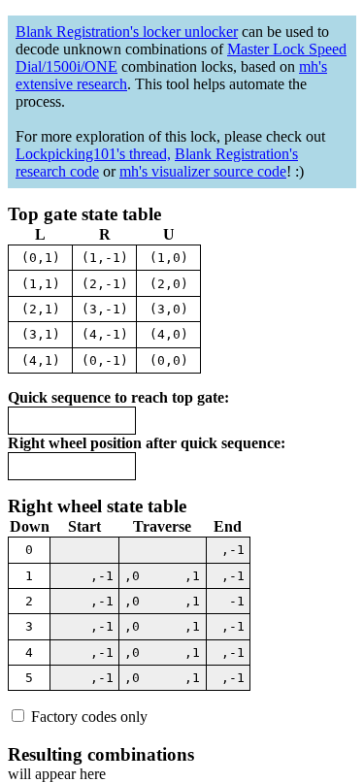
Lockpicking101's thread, (93, 154)
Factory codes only (87, 716)
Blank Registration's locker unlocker (127, 31)
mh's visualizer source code (202, 171)
